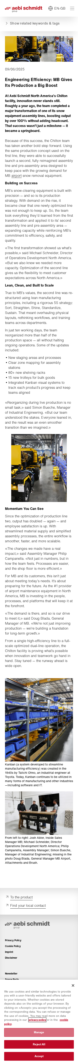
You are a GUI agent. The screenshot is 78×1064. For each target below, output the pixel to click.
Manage (39, 1032)
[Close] (73, 985)
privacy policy (37, 1020)
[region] (39, 1022)
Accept (39, 1056)
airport (16, 175)
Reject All (39, 1044)
